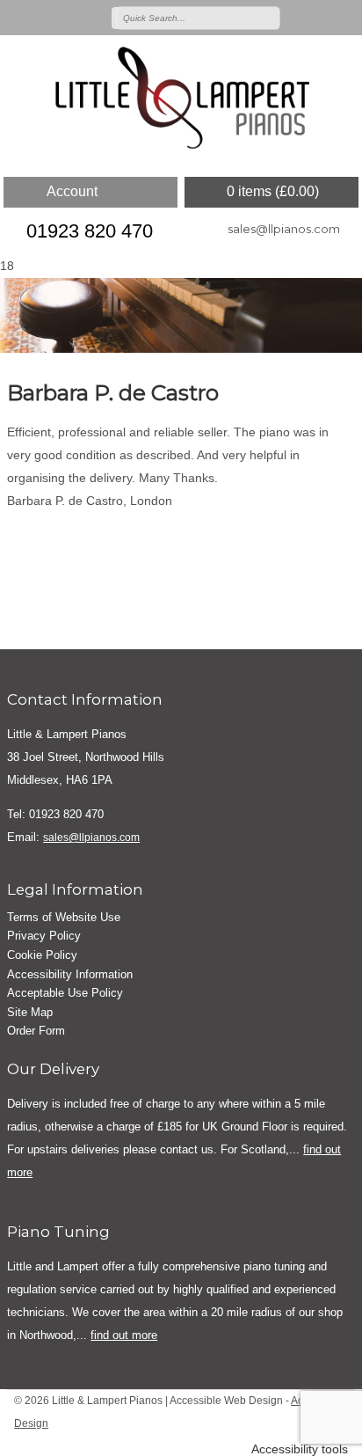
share (29, 535)
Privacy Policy (44, 935)
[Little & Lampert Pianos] (181, 99)
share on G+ (74, 535)
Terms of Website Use (63, 917)
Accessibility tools (299, 1449)
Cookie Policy (42, 955)
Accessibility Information (70, 974)
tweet (51, 535)
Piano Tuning (58, 1231)
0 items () (273, 191)
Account (72, 191)
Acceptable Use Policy (65, 992)
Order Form (36, 1030)
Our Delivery (53, 1069)
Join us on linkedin (346, 16)
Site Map (30, 1012)
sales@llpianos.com (284, 229)
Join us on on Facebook (320, 16)
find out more (123, 1335)
